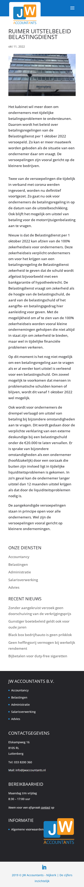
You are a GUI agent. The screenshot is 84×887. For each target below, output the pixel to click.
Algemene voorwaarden (27, 829)
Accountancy (18, 556)
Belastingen (18, 564)
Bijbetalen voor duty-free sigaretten (37, 656)
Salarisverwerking (23, 579)
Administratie (19, 572)
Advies (13, 587)
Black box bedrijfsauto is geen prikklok (40, 634)
